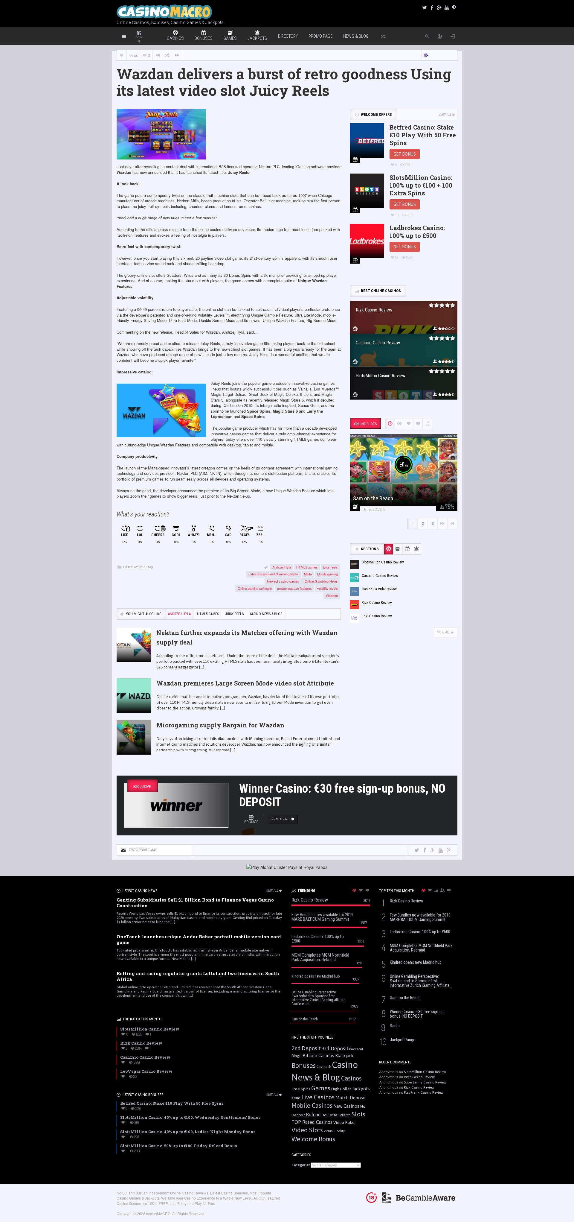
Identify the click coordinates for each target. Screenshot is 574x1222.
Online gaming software (255, 588)
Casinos (351, 1078)
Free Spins (300, 1088)
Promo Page (320, 36)
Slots (358, 1114)
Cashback (324, 1067)
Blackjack (344, 1055)
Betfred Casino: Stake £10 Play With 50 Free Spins (423, 135)
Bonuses (303, 1065)
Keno (295, 1097)
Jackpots (361, 1088)
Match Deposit (350, 1097)
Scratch (344, 1115)
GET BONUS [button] (404, 154)
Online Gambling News (321, 581)
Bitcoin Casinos (318, 1055)
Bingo (296, 1055)
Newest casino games (283, 581)
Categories (301, 1165)
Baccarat (356, 1049)
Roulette (330, 1114)
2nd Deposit (306, 1048)
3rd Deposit (335, 1048)
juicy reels (330, 567)
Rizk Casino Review (419, 1087)
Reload (313, 1114)
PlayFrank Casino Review (423, 1092)
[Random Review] (167, 55)
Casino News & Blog (138, 567)
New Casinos (346, 1106)
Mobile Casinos (311, 1105)
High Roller (341, 1089)
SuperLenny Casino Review (425, 1082)
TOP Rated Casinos (311, 1122)
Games (320, 1088)
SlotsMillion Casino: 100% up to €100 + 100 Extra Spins (421, 185)
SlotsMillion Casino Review (425, 1072)
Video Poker (344, 1122)
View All (445, 115)
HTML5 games (307, 567)
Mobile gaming (327, 574)
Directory (288, 36)
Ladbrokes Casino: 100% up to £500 (417, 231)
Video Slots (307, 1130)
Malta (308, 574)
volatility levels (327, 588)
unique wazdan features (294, 588)
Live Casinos (318, 1097)
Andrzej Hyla (281, 567)
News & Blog (356, 36)
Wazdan (332, 595)
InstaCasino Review (419, 1077)
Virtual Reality (334, 1131)
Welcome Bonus (313, 1139)
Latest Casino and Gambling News (273, 574)
